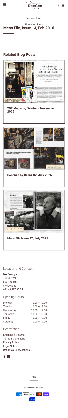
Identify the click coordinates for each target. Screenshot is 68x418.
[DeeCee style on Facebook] (4, 357)
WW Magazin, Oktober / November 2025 (30, 109)
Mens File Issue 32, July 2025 (27, 238)
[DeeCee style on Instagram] (8, 357)
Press (40, 24)
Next (40, 18)
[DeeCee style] (34, 5)
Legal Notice (10, 346)
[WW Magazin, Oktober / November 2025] (34, 81)
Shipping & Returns (14, 334)
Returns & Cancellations (16, 349)
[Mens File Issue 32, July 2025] (34, 211)
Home (28, 24)
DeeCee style (37, 387)
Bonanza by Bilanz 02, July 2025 (29, 175)
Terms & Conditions (14, 338)
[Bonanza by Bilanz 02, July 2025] (34, 148)
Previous (30, 18)
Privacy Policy (11, 342)
